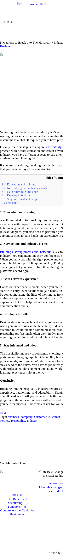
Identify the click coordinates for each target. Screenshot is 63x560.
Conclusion (10, 202)
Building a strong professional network (25, 252)
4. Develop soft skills (16, 195)
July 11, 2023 (17, 495)
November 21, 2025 (55, 483)
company (26, 417)
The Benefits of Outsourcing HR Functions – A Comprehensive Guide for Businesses (17, 506)
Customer (40, 417)
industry (32, 420)
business (13, 417)
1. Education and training (19, 184)
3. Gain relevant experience (20, 191)
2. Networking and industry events (24, 188)
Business (6, 46)
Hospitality (18, 420)
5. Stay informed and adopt (20, 199)
